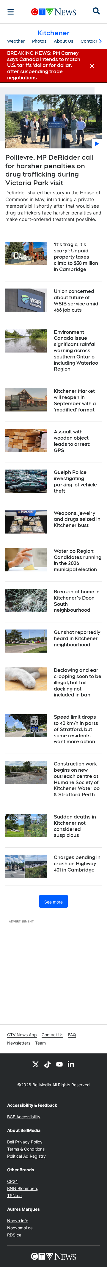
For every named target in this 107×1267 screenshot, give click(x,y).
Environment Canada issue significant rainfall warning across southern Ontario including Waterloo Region (76, 350)
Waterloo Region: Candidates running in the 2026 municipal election (77, 560)
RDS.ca (14, 1234)
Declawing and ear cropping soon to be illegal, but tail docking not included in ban (77, 682)
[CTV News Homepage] (53, 11)
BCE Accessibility (23, 1116)
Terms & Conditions (26, 1148)
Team (40, 1042)
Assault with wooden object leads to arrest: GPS (72, 441)
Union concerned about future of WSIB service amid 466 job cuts (76, 301)
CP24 (12, 1181)
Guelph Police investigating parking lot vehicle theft (75, 482)
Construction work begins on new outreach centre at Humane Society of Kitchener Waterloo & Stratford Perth (77, 779)
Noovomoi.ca (20, 1227)
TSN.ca (14, 1195)
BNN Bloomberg (23, 1188)
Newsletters (18, 1042)
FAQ (72, 1034)
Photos (39, 41)
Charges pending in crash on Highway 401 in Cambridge (77, 864)
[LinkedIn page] (71, 1064)
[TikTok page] (47, 1064)
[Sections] (11, 12)
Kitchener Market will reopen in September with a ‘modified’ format (75, 400)
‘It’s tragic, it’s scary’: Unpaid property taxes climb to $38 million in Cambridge (76, 257)
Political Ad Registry (26, 1156)
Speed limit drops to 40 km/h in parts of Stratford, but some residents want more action (76, 729)
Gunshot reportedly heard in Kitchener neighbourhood (77, 639)
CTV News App (22, 1034)
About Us (63, 41)
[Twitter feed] (35, 1064)
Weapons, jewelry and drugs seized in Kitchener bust (77, 519)
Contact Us (92, 41)
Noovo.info (17, 1220)
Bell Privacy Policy (25, 1141)
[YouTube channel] (59, 1064)
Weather (16, 41)
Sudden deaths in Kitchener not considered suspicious (75, 826)
